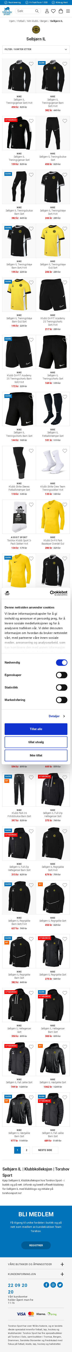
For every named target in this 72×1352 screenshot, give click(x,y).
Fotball (21, 21)
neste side (45, 1150)
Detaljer (54, 716)
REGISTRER (36, 1245)
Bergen (44, 21)
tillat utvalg (36, 742)
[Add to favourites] (31, 64)
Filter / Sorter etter (18, 49)
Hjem (12, 21)
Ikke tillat (36, 755)
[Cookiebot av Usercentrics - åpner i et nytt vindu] (50, 593)
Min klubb (32, 21)
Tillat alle (36, 729)
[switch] (61, 675)
